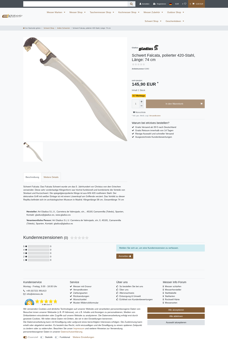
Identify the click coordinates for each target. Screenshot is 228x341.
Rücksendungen (81, 296)
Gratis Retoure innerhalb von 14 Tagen (154, 130)
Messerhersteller (173, 289)
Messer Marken (55, 12)
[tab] (32, 177)
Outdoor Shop (174, 12)
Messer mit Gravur (82, 286)
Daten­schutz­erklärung (71, 331)
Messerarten (171, 302)
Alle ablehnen (176, 316)
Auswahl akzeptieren (176, 322)
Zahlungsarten (80, 293)
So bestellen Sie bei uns (131, 286)
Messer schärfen (173, 286)
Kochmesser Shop (127, 12)
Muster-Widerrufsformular (85, 302)
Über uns (123, 289)
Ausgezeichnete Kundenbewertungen (153, 137)
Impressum (78, 328)
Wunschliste (140, 112)
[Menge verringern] (141, 106)
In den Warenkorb (174, 103)
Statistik (49, 337)
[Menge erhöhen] (141, 101)
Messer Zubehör (152, 12)
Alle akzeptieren (176, 310)
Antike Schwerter (63, 28)
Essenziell (33, 337)
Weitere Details (51, 177)
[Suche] (131, 4)
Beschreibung (32, 177)
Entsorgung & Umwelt (130, 296)
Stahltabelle (170, 293)
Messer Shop (76, 12)
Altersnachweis (126, 293)
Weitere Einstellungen (83, 337)
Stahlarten (170, 296)
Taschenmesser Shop (101, 12)
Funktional (65, 337)
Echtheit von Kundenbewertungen (136, 299)
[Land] (170, 4)
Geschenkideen (174, 21)
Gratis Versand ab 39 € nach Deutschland (155, 127)
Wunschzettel (79, 299)
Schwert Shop (152, 21)
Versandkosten (155, 116)
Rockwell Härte (172, 299)
